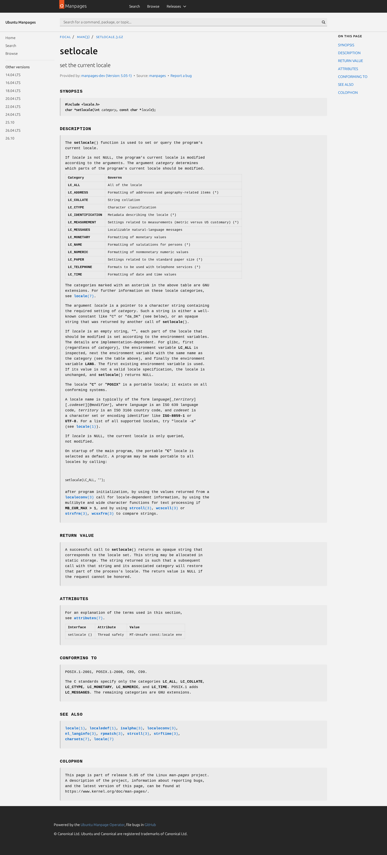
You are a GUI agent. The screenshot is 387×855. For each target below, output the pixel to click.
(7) (84, 296)
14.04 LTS (12, 75)
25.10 (9, 122)
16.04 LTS (12, 83)
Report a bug (181, 75)
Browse (153, 6)
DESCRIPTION (349, 53)
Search (134, 6)
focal (65, 37)
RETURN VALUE (350, 61)
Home (10, 37)
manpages (157, 75)
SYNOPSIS (346, 45)
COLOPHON (348, 92)
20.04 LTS (12, 98)
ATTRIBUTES (348, 68)
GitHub (150, 825)
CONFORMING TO (352, 77)
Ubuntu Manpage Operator (103, 825)
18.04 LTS (12, 90)
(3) (79, 497)
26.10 (9, 138)
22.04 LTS (12, 106)
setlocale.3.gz (109, 37)
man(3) (83, 37)
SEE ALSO (346, 84)
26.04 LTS (12, 130)
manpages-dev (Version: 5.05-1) (106, 75)
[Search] (323, 22)
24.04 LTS (12, 114)
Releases (174, 6)
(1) (86, 427)
